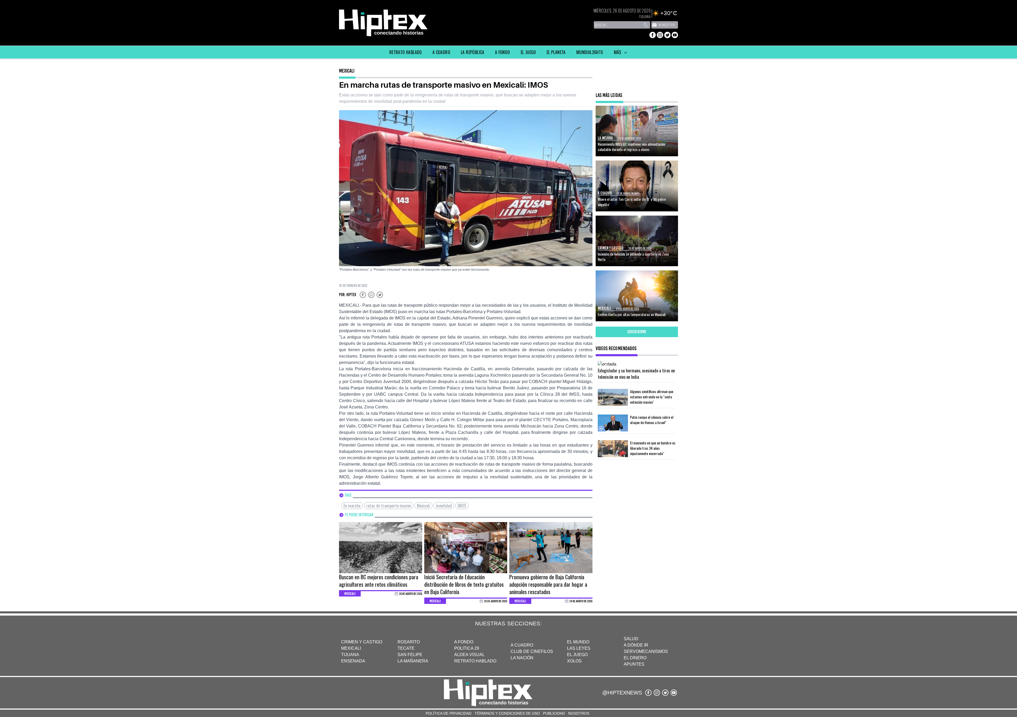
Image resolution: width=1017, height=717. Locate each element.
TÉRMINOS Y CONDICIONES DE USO (507, 713)
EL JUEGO (577, 654)
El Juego (528, 52)
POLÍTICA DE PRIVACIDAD (448, 713)
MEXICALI (351, 648)
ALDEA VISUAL (469, 654)
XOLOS (574, 661)
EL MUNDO (578, 642)
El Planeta (556, 52)
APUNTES (634, 664)
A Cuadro (441, 52)
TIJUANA (350, 654)
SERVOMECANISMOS (646, 651)
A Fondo (502, 52)
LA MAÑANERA (413, 661)
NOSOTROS (578, 713)
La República (472, 52)
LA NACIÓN (522, 658)
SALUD (631, 638)
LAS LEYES (578, 648)
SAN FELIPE (410, 654)
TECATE (406, 648)
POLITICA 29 (466, 648)
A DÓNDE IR (636, 645)
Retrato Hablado (405, 52)
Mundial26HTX (589, 52)
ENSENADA (353, 661)
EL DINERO (635, 658)
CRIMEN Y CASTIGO (361, 642)
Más (618, 52)
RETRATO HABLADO (475, 661)
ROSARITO (409, 642)
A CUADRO (522, 645)
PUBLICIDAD (554, 713)
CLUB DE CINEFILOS (532, 651)
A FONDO (463, 642)
